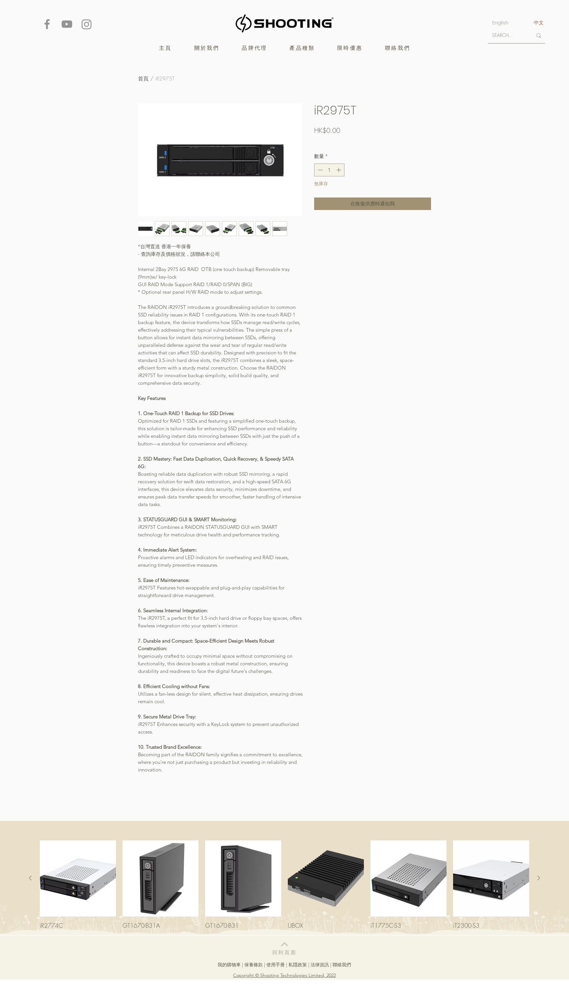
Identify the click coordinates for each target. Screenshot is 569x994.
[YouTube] (66, 24)
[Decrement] (319, 170)
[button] (254, 48)
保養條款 (253, 965)
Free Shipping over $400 (338, 142)
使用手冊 (275, 965)
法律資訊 (320, 965)
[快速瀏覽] (78, 878)
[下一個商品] (539, 878)
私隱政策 (297, 965)
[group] (284, 884)
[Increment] (339, 170)
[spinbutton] (329, 170)
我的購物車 (229, 965)
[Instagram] (86, 24)
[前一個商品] (30, 878)
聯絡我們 (342, 965)
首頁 (143, 78)
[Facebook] (47, 24)
